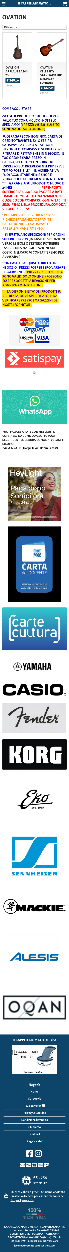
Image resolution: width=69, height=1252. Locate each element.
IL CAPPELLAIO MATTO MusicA (38, 3)
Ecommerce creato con (34, 1245)
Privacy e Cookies (34, 1113)
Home (34, 1092)
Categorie (34, 1099)
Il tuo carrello (32, 1106)
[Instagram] (38, 1155)
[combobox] (34, 27)
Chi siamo (34, 1127)
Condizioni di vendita (34, 1120)
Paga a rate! (34, 1141)
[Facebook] (29, 1155)
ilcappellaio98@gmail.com (43, 1241)
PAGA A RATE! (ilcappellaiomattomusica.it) (30, 448)
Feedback (34, 1134)
